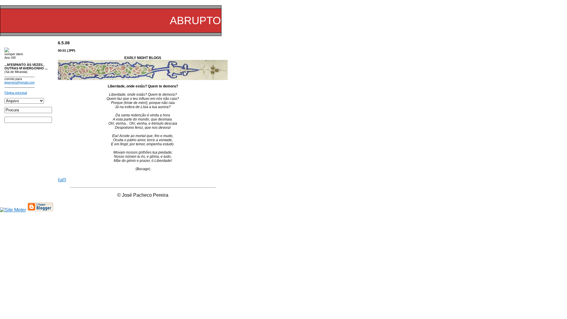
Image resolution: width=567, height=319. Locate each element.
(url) (62, 179)
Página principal (15, 93)
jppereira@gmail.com (19, 82)
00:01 (62, 50)
